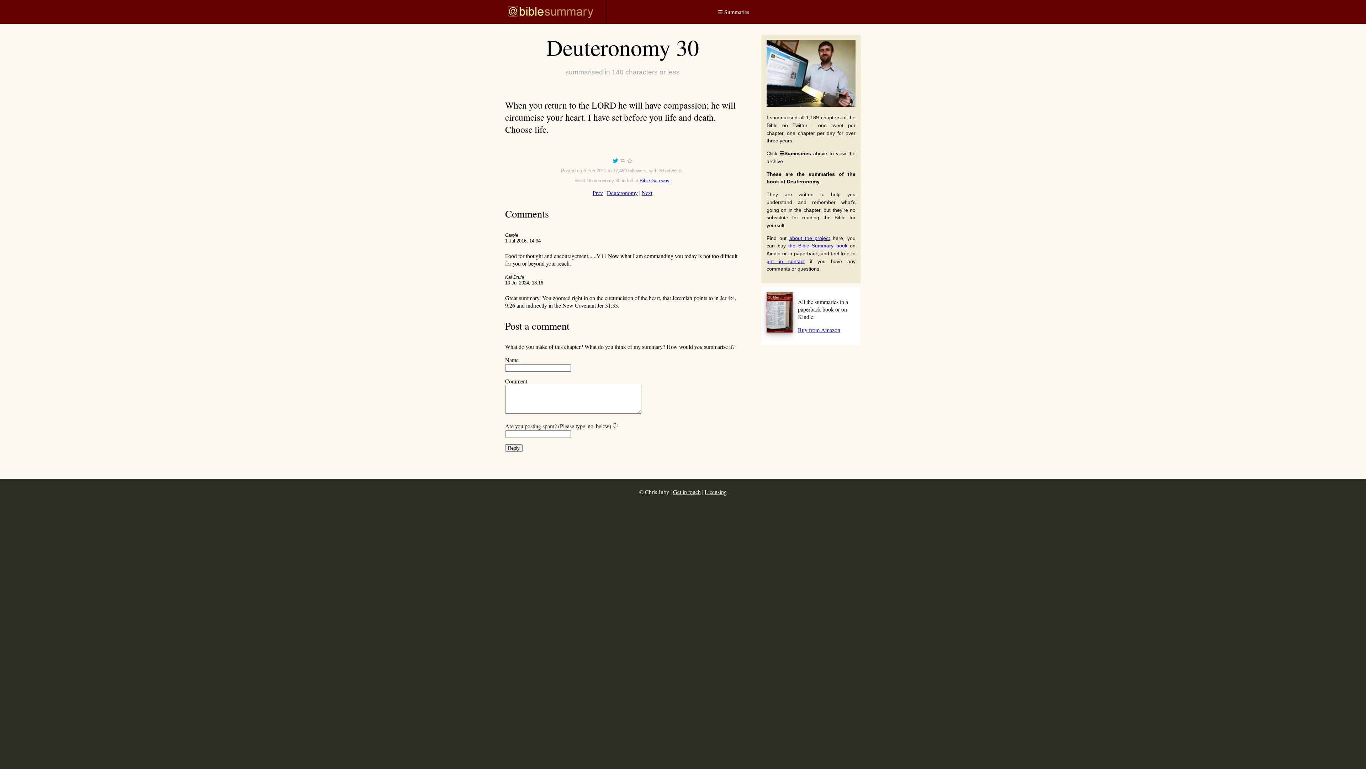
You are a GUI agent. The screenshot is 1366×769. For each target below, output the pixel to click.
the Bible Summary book (817, 246)
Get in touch (687, 492)
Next (647, 193)
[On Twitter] (615, 161)
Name (512, 359)
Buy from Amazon (819, 330)
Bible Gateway (654, 180)
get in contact (786, 261)
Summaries (733, 12)
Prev (598, 193)
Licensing (716, 492)
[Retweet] (622, 161)
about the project (809, 238)
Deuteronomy (622, 193)
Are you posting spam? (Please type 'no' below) (561, 426)
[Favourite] (629, 161)
